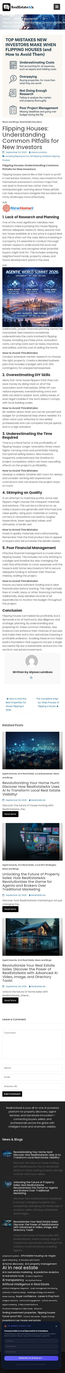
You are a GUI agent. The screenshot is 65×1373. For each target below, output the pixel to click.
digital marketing (9, 1304)
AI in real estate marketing (17, 1272)
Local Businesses (43, 773)
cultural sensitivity (49, 1300)
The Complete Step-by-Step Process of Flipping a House (47, 702)
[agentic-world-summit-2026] (32, 297)
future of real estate (31, 1316)
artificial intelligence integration (15, 1288)
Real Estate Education (31, 121)
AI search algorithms (34, 1276)
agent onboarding (9, 1260)
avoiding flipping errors (17, 156)
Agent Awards (9, 773)
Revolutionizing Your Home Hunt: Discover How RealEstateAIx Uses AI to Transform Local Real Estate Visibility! (31, 788)
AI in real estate (20, 1268)
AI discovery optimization (29, 1260)
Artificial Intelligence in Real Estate (25, 1284)
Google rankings (48, 1316)
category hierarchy (10, 1300)
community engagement (29, 1300)
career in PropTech (48, 1296)
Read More (10, 814)
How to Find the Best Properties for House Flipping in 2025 (16, 704)
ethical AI (38, 1309)
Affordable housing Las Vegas (38, 1255)
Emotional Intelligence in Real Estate (17, 1309)
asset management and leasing (43, 1288)
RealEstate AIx (38, 799)
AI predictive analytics (46, 1272)
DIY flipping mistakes (40, 156)
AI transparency (13, 1280)
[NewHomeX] (18, 208)
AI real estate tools (13, 1276)
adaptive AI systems (10, 1256)
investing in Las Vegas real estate (21, 1320)
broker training (8, 1296)
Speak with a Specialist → (31, 1358)
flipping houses (46, 1312)
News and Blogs (10, 121)
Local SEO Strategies (45, 864)
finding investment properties (19, 1312)
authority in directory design (14, 1292)
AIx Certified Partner (33, 1280)
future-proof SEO (12, 1316)
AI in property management (41, 1263)
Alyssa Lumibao (39, 152)
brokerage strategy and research (41, 1292)
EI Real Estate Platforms (28, 1304)
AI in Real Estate (26, 773)
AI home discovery (13, 1263)
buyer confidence (26, 1296)
